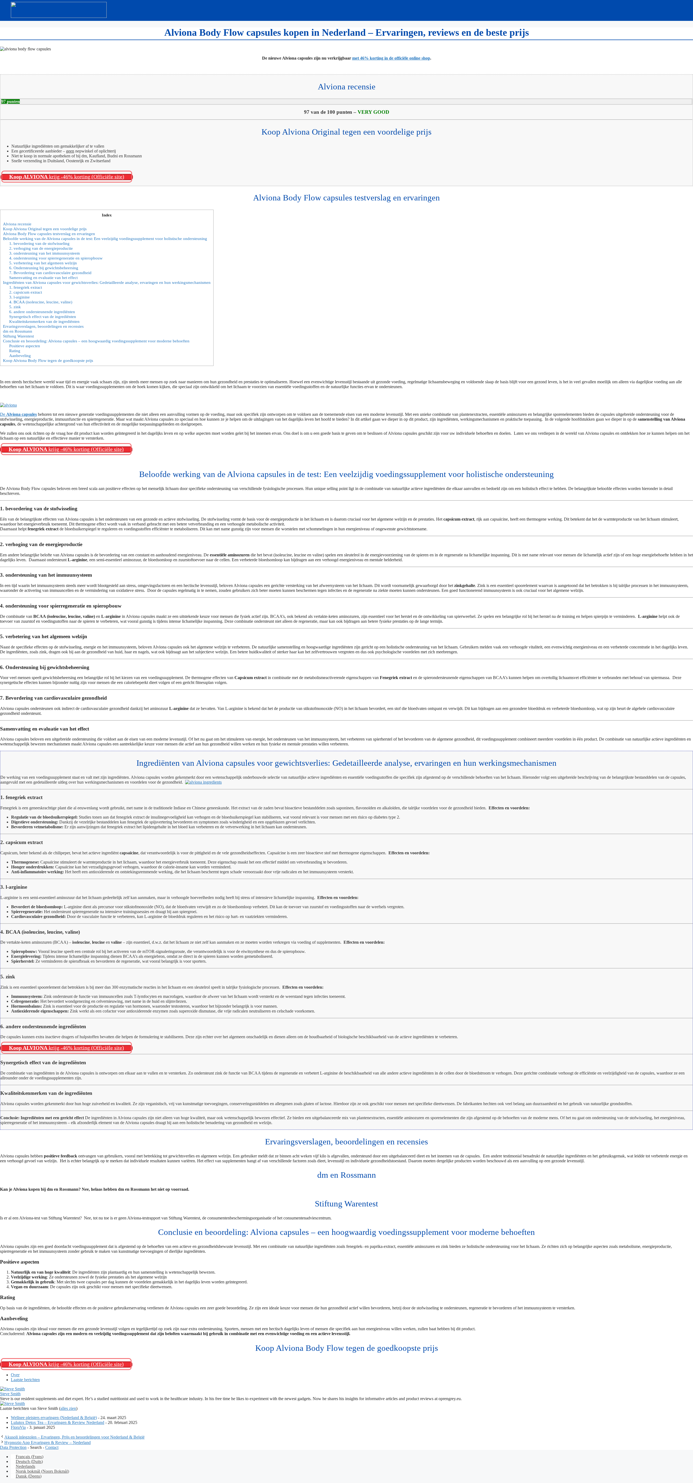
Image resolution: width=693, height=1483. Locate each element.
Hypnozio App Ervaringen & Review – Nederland (47, 1442)
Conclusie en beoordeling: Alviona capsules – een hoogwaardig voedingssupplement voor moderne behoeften (96, 341)
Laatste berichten (25, 1379)
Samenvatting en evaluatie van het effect (43, 277)
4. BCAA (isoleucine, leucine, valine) (40, 302)
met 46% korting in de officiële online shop (391, 58)
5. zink (15, 306)
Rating (14, 350)
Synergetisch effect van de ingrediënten (42, 316)
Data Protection (13, 1447)
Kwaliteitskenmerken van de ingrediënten (44, 321)
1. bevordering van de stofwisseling (39, 243)
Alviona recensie (17, 224)
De (18, 414)
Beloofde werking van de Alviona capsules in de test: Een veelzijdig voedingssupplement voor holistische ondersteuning (105, 238)
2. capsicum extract (25, 292)
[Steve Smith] (12, 1389)
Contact (51, 1447)
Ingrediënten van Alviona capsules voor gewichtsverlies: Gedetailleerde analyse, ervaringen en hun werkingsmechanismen (107, 282)
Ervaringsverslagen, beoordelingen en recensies (43, 326)
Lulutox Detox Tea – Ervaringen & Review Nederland (57, 1422)
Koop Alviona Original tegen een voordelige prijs (45, 228)
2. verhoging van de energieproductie (41, 248)
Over (15, 1374)
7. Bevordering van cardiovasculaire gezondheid (50, 272)
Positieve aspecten (24, 345)
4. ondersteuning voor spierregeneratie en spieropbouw (56, 258)
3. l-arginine (19, 297)
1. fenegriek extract (25, 287)
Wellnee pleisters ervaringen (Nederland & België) (54, 1417)
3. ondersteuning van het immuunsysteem (44, 253)
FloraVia (18, 1427)
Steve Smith (10, 1393)
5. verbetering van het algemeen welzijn (43, 263)
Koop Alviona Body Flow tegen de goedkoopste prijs (48, 360)
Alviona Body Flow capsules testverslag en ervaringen (49, 233)
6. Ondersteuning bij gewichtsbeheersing (43, 267)
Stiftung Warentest (18, 336)
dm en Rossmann (17, 331)
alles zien (68, 1408)
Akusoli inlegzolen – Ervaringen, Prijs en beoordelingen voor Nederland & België (74, 1437)
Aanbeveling (20, 355)
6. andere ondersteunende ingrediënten (42, 311)
